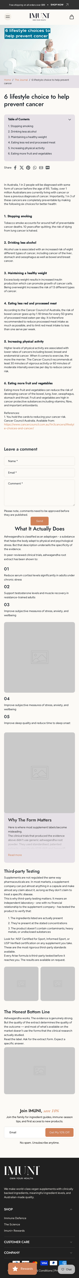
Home (7, 79)
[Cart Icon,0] (70, 17)
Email (12, 472)
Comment (15, 483)
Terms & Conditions (40, 1270)
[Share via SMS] (49, 167)
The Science (12, 1224)
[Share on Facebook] (16, 167)
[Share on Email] (42, 167)
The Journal (21, 79)
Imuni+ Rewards (14, 1230)
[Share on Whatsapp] (36, 167)
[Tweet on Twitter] (23, 167)
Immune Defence (15, 1217)
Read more (15, 855)
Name (13, 461)
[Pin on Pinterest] (29, 167)
